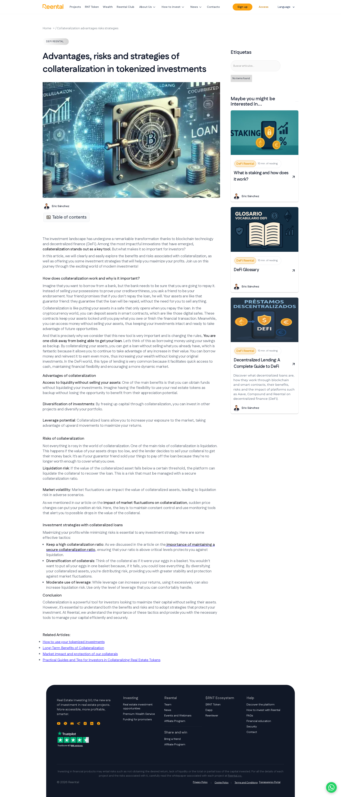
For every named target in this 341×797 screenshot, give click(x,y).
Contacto (213, 7)
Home (47, 28)
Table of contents (69, 217)
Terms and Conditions (246, 782)
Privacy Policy (200, 782)
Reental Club (125, 7)
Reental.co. (235, 776)
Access (263, 7)
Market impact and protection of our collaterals (80, 654)
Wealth (108, 7)
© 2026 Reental (68, 782)
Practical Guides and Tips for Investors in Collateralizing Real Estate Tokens (101, 660)
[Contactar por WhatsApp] (331, 787)
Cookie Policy (222, 782)
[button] (147, 7)
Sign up (242, 7)
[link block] (264, 132)
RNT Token (92, 7)
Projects (75, 7)
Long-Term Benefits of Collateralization (73, 647)
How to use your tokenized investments (74, 641)
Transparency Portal (269, 782)
